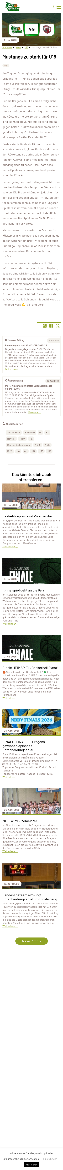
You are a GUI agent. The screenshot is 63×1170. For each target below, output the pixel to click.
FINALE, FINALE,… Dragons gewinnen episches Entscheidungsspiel (23, 746)
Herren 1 (11, 438)
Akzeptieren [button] (31, 1164)
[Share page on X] (58, 326)
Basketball (30, 432)
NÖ (18, 451)
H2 (47, 432)
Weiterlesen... (34, 412)
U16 (26, 47)
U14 (33, 451)
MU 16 (37, 444)
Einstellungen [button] (50, 1158)
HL (31, 438)
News (18, 47)
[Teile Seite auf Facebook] (51, 326)
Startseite (7, 47)
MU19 (9, 451)
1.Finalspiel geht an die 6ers (23, 590)
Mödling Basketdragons (18, 444)
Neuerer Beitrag (16, 340)
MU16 (47, 444)
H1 (40, 432)
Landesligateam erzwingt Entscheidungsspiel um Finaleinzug (29, 897)
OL (25, 451)
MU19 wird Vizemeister (19, 821)
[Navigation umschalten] (59, 6)
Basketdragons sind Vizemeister (27, 516)
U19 (49, 451)
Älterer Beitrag (15, 380)
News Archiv (31, 941)
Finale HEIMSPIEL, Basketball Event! (30, 667)
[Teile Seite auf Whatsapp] (45, 326)
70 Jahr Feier (13, 432)
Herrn (22, 438)
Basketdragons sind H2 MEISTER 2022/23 (26, 345)
